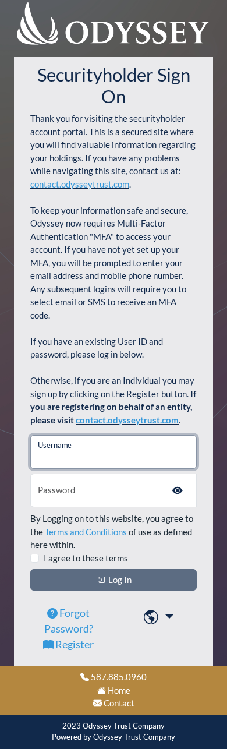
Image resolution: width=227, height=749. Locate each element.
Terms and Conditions (86, 532)
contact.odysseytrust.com (79, 184)
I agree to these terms (86, 558)
